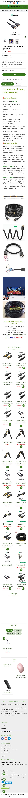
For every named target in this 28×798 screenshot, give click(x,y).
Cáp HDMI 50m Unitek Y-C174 (21, 544)
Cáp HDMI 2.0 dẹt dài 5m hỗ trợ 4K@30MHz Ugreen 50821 (7, 544)
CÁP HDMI (16, 10)
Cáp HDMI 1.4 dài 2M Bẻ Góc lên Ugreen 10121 (7, 441)
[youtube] (14, 3)
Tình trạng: (4, 70)
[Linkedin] (13, 79)
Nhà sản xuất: (5, 55)
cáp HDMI (11, 134)
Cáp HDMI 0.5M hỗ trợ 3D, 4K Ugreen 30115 (7, 482)
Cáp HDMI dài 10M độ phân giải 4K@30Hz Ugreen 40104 (21, 383)
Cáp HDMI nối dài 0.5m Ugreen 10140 (21, 523)
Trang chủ (3, 10)
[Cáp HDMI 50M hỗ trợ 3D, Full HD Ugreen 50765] (14, 6)
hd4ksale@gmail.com (20, 1)
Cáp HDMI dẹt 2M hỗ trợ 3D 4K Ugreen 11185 (7, 364)
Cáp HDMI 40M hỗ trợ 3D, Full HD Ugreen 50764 (7, 585)
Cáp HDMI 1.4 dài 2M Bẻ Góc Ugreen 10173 (7, 462)
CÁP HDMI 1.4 (24, 10)
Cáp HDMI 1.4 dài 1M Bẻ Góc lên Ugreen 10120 (21, 441)
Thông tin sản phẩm (8, 84)
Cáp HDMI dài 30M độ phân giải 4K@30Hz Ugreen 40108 (21, 364)
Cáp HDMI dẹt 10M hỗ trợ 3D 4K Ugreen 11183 (7, 503)
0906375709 (10, 1)
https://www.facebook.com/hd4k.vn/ (17, 334)
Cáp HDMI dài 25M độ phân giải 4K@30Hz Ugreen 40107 (21, 402)
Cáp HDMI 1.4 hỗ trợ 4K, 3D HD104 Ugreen (7, 564)
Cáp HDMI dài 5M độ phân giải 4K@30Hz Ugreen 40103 (7, 402)
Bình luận (18, 84)
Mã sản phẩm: (5, 58)
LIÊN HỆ (3, 725)
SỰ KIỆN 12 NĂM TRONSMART (7, 665)
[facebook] (10, 3)
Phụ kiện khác (17, 630)
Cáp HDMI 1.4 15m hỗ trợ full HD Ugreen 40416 (21, 503)
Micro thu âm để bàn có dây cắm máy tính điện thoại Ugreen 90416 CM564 (7, 649)
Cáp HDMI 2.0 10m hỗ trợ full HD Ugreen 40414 (7, 523)
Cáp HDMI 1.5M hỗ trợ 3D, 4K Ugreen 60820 (21, 482)
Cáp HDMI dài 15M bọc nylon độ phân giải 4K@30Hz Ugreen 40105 (7, 421)
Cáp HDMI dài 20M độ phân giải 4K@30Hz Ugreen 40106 (7, 383)
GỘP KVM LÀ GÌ (7, 692)
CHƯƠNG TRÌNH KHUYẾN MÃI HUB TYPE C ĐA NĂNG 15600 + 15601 (20, 676)
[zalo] (17, 3)
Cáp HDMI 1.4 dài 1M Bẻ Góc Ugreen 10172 (21, 462)
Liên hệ (15, 74)
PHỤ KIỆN (9, 630)
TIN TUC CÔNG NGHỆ (6, 731)
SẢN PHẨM (10, 10)
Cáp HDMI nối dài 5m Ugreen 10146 (21, 585)
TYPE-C (19, 633)
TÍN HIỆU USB (11, 633)
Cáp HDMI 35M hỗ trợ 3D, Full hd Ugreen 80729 (21, 421)
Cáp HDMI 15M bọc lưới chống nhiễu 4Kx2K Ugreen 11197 (21, 564)
